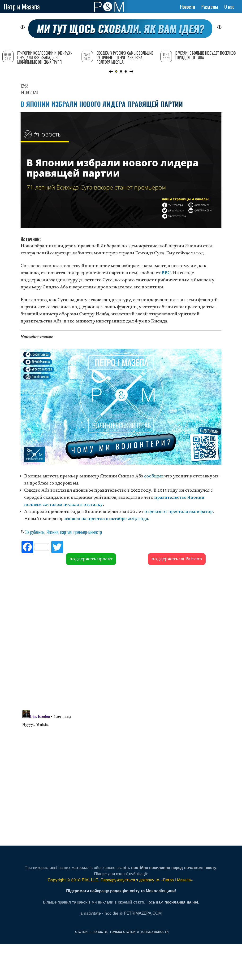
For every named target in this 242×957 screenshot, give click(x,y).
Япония (52, 531)
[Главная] (109, 7)
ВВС (166, 273)
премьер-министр (87, 531)
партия (66, 531)
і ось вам (172, 902)
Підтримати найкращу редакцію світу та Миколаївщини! (121, 890)
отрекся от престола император (178, 511)
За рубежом (34, 531)
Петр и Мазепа (22, 6)
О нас (229, 6)
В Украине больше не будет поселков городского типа (205, 55)
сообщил (154, 476)
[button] (111, 71)
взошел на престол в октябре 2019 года (106, 519)
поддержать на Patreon (176, 559)
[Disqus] (121, 637)
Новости (187, 6)
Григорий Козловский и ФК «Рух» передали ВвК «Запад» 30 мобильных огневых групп (44, 57)
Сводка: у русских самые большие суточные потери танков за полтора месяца (124, 57)
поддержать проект (90, 559)
